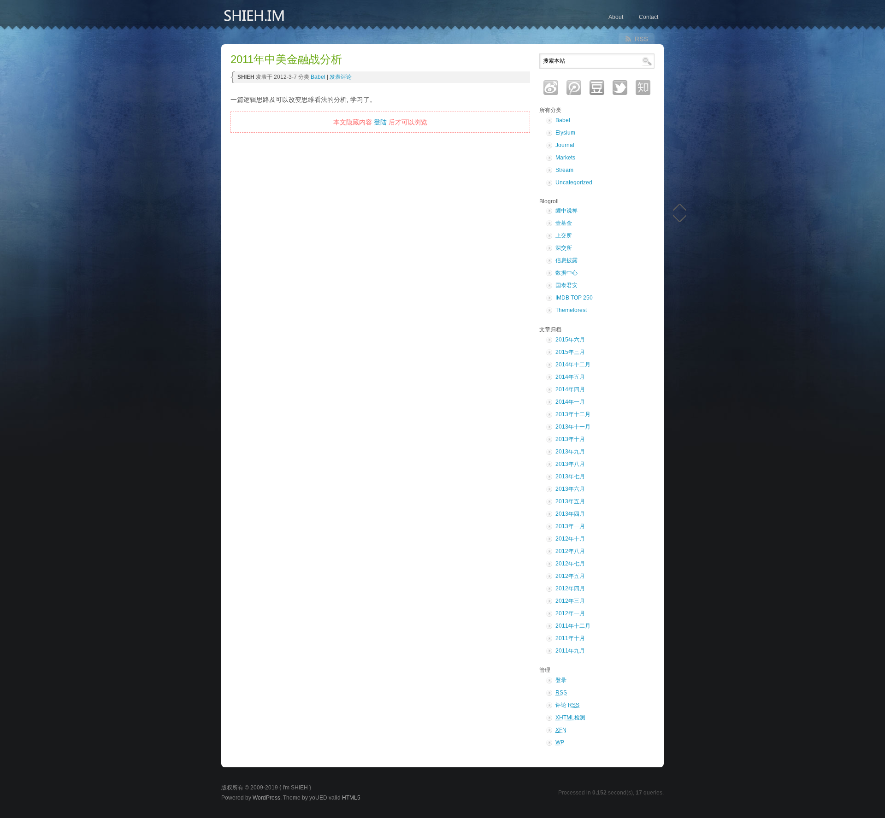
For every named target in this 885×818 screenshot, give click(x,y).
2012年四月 (570, 588)
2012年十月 (570, 539)
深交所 (563, 248)
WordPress (266, 797)
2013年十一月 (572, 427)
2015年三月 (570, 352)
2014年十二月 (572, 364)
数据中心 (566, 273)
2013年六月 (570, 489)
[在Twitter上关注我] (620, 87)
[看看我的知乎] (643, 87)
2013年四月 (570, 514)
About (615, 17)
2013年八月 (570, 464)
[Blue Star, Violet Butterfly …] (290, 19)
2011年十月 (570, 638)
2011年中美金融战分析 (286, 59)
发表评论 (341, 77)
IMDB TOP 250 (574, 297)
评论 (567, 705)
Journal (564, 145)
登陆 (380, 122)
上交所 (563, 235)
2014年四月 (570, 389)
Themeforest (571, 310)
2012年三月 (570, 601)
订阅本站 (637, 38)
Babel (318, 77)
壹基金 (563, 223)
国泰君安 (566, 285)
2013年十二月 (572, 414)
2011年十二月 (572, 626)
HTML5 (351, 797)
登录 (560, 680)
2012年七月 (570, 563)
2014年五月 (570, 377)
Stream (564, 170)
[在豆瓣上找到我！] (597, 87)
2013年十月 (570, 439)
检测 (570, 717)
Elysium (565, 132)
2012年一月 (570, 613)
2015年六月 (570, 339)
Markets (565, 157)
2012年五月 (570, 576)
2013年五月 (570, 501)
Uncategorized (573, 182)
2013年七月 (570, 476)
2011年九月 (570, 650)
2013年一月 (570, 526)
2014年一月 (570, 402)
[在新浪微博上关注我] (550, 87)
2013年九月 (570, 451)
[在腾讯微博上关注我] (573, 87)
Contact (648, 17)
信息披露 (566, 260)
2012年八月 (570, 551)
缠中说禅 (566, 210)
